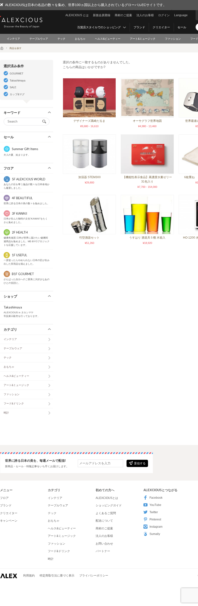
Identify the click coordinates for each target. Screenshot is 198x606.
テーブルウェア (38, 38)
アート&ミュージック (143, 38)
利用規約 (29, 575)
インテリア (13, 38)
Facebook (156, 497)
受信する (140, 463)
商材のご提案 (123, 15)
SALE (13, 87)
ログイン (164, 15)
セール (181, 27)
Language (181, 15)
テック (61, 38)
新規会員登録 (101, 15)
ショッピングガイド (109, 505)
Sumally (154, 534)
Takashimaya (17, 80)
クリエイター (161, 27)
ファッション (173, 38)
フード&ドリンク (14, 403)
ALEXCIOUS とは (77, 15)
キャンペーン (8, 520)
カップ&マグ (17, 94)
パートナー (103, 551)
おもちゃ (80, 38)
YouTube (155, 505)
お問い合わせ (104, 543)
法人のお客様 (145, 15)
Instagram (156, 526)
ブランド (139, 27)
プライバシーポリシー (93, 575)
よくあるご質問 (106, 513)
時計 (6, 412)
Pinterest (155, 519)
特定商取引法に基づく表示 (57, 575)
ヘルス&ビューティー (107, 38)
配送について (104, 520)
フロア (4, 498)
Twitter (153, 512)
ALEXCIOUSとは (107, 498)
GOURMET (16, 73)
